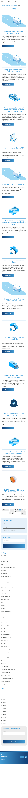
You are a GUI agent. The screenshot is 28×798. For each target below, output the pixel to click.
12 (21, 511)
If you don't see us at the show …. (14, 184)
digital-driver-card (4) (6, 576)
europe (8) (3, 617)
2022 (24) (3, 694)
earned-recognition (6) (6, 611)
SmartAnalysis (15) (5, 649)
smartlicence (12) (5, 657)
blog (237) (3, 555)
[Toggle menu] (2, 2)
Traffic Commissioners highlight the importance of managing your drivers (14, 222)
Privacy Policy (4, 756)
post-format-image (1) (6, 634)
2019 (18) (3, 702)
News (5, 523)
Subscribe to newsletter (10, 530)
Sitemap (3, 759)
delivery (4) (3, 570)
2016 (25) (3, 711)
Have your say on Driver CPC (14, 148)
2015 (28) (3, 714)
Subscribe (14, 741)
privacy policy (10, 736)
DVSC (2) (3, 608)
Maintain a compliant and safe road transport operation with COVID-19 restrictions (14, 109)
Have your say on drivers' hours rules (14, 261)
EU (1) (2, 614)
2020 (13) (3, 699)
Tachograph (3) (4, 666)
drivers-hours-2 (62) (5, 590)
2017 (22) (3, 708)
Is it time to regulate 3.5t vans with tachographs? (14, 376)
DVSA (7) (3, 605)
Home (2, 754)
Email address (6, 731)
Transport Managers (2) (6, 672)
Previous (6, 509)
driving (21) (3, 593)
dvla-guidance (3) (5, 599)
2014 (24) (3, 717)
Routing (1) (3, 643)
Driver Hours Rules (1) (6, 579)
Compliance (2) (4, 561)
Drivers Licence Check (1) (7, 587)
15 (12, 513)
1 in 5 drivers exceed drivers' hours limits (14, 338)
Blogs (5, 527)
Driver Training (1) (5, 582)
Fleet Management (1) (6, 619)
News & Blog (7, 520)
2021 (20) (3, 696)
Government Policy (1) (6, 625)
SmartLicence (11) (5, 660)
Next (22, 513)
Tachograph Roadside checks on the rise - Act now (14, 70)
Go (14, 546)
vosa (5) (3, 684)
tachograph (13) (4, 663)
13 (24, 511)
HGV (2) (3, 631)
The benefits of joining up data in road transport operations (14, 452)
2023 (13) (3, 691)
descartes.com (4, 761)
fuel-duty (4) (4, 622)
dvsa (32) (3, 602)
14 (9, 513)
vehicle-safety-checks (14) (7, 681)
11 (18, 511)
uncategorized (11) (5, 675)
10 (15, 511)
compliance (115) (5, 558)
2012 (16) (3, 723)
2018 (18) (3, 705)
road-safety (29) (5, 640)
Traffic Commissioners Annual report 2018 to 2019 (14, 414)
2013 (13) (3, 720)
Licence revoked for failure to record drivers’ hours (14, 300)
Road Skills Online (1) (6, 637)
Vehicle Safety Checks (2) (7, 678)
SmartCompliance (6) (6, 654)
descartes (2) (4, 573)
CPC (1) (3, 564)
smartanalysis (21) (5, 646)
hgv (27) (3, 628)
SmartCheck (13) (5, 652)
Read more (8, 46)
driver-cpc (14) (4, 584)
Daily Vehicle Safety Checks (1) (8, 567)
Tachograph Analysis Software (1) (8, 669)
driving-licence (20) (5, 596)
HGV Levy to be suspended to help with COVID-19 (14, 32)
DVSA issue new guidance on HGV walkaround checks (14, 491)
